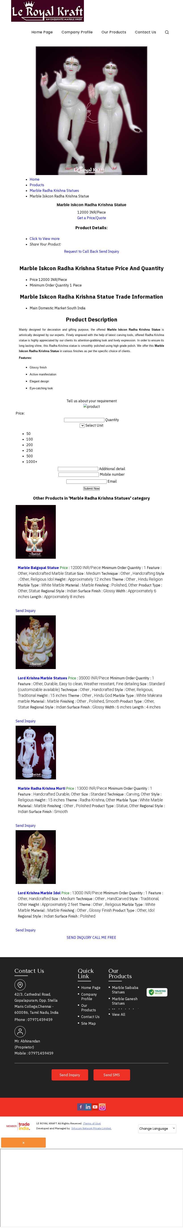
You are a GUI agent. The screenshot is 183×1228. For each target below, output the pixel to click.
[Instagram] (102, 1109)
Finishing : (116, 585)
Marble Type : (41, 585)
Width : (118, 707)
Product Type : (115, 806)
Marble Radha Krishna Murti (41, 788)
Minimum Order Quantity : (124, 567)
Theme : (137, 579)
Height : (83, 579)
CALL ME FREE (104, 937)
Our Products (114, 32)
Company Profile (77, 32)
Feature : (78, 684)
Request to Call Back (81, 251)
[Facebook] (80, 1109)
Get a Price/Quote (91, 218)
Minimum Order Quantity (49, 285)
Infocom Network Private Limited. (91, 1128)
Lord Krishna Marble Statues (42, 678)
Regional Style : (59, 591)
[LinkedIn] (88, 1109)
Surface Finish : (96, 591)
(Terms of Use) (92, 1123)
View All (118, 1014)
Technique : (128, 573)
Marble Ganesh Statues (124, 1001)
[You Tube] (95, 1109)
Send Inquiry (109, 251)
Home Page (42, 32)
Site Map (88, 1023)
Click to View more (45, 238)
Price (34, 279)
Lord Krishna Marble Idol (39, 893)
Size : (88, 573)
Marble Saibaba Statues (125, 989)
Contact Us (145, 32)
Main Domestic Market (48, 308)
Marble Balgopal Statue (38, 567)
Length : (57, 597)
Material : (79, 585)
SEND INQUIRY (79, 937)
